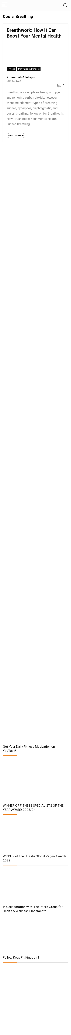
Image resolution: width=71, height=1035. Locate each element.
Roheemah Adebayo (21, 77)
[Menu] (4, 5)
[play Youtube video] (35, 778)
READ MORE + (16, 135)
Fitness (11, 69)
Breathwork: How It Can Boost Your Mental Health (34, 33)
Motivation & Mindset (28, 69)
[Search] (65, 5)
